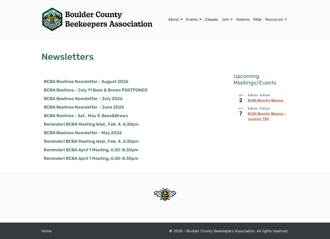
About (173, 19)
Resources (274, 19)
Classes (211, 19)
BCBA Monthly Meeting (266, 100)
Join (225, 19)
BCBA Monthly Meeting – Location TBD (267, 116)
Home (47, 231)
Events (192, 19)
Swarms (243, 19)
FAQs (257, 19)
